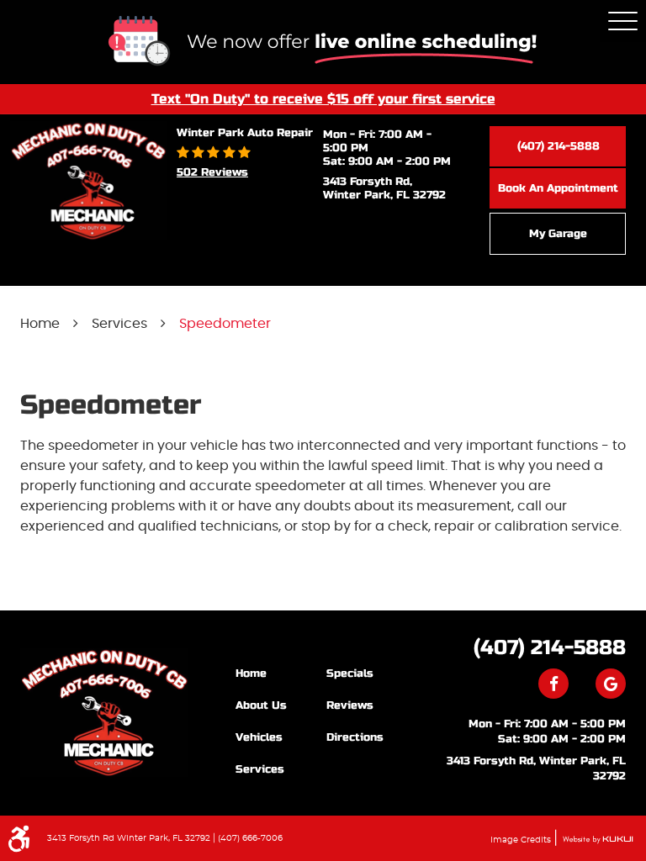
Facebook (553, 683)
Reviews (349, 705)
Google (611, 683)
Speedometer (225, 323)
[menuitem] (281, 672)
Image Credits (521, 840)
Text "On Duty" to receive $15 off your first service (323, 98)
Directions (355, 737)
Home (40, 323)
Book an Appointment (558, 188)
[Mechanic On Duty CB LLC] (104, 712)
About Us (261, 705)
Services (119, 323)
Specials (349, 673)
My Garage (558, 233)
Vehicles (259, 737)
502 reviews (212, 172)
